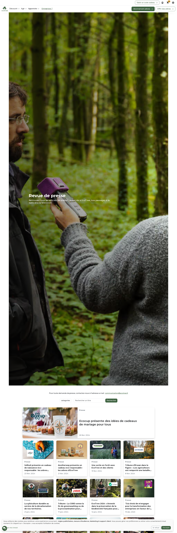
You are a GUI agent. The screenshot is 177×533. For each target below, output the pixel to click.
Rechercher (111, 400)
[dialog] (87, 525)
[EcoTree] (5, 8)
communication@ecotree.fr (116, 393)
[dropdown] (162, 2)
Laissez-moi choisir (10, 528)
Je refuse (156, 528)
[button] (147, 3)
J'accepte (166, 528)
